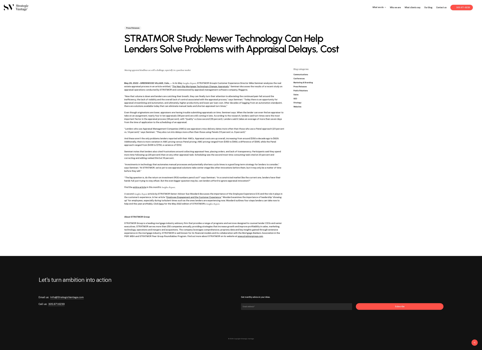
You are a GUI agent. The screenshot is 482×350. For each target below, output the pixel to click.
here (161, 203)
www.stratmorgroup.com (250, 236)
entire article (139, 187)
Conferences (299, 79)
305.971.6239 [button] (56, 304)
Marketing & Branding (303, 83)
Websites (297, 107)
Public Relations (300, 91)
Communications (300, 75)
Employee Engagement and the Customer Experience (193, 197)
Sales (295, 95)
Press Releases (132, 28)
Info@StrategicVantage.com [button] (67, 297)
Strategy (297, 103)
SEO (295, 99)
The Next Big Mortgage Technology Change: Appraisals (200, 86)
